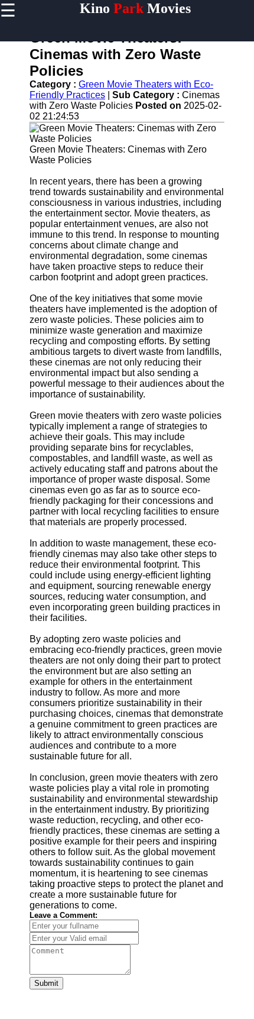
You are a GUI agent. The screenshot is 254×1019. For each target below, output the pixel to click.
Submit (46, 983)
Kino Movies (135, 8)
